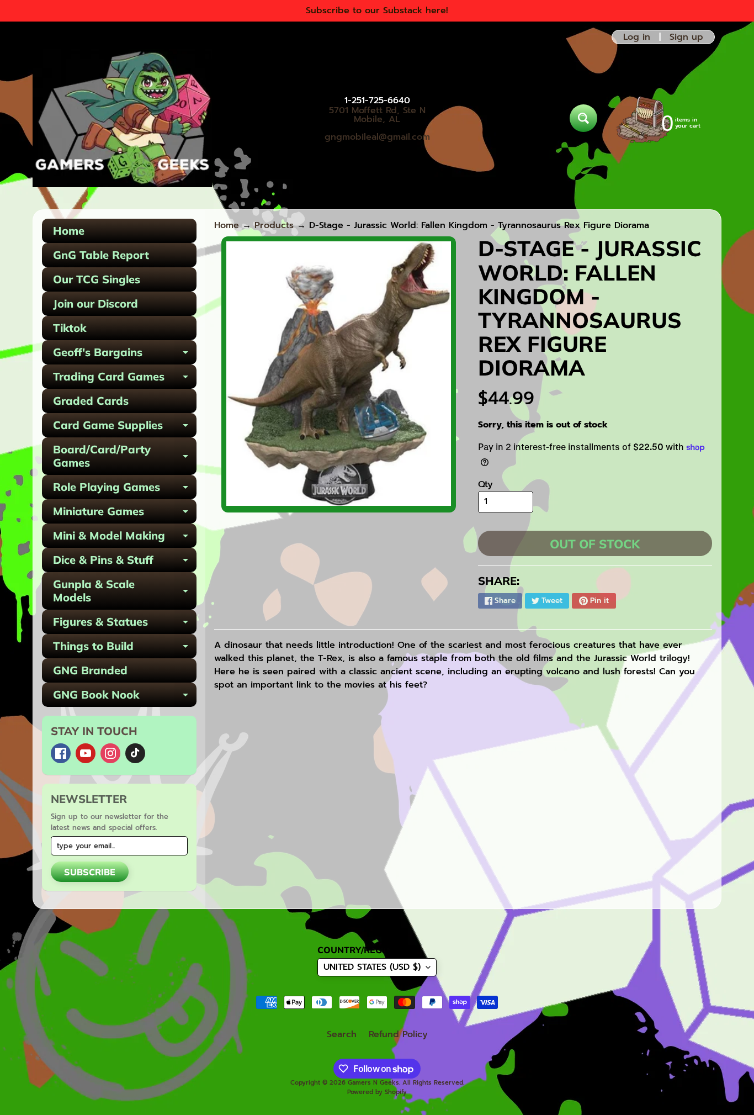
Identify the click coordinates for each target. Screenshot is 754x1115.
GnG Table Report (101, 255)
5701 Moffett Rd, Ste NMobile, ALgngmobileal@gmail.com (377, 123)
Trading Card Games (125, 379)
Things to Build (125, 648)
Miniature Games (125, 514)
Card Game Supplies (125, 427)
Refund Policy (398, 1034)
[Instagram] (110, 753)
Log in (636, 37)
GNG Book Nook (125, 697)
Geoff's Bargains (125, 354)
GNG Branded (90, 670)
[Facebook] (61, 753)
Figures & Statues (125, 624)
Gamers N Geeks (373, 1082)
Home (68, 230)
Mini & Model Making (125, 538)
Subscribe (89, 872)
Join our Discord (95, 303)
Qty (485, 484)
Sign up (686, 37)
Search (342, 1034)
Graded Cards (91, 401)
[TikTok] (135, 753)
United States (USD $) (372, 967)
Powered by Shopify (377, 1092)
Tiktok (69, 328)
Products (274, 225)
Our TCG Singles (96, 279)
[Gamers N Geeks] (122, 118)
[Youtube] (85, 753)
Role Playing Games (125, 489)
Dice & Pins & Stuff (125, 562)
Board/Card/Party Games (125, 456)
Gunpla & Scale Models (125, 591)
